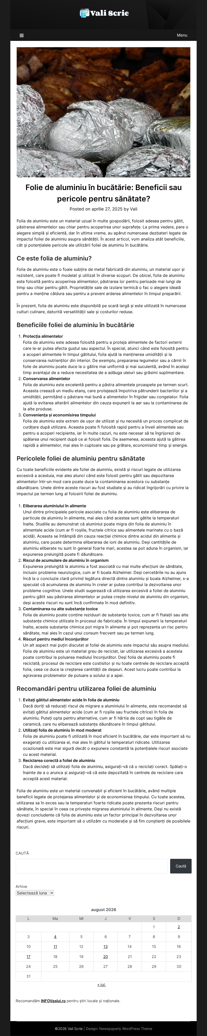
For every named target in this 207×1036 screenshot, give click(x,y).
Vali (133, 208)
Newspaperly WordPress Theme (125, 1028)
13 (106, 946)
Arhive (21, 886)
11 (55, 946)
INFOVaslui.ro (53, 1000)
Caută (22, 853)
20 (105, 956)
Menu (182, 35)
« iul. (101, 984)
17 (29, 956)
